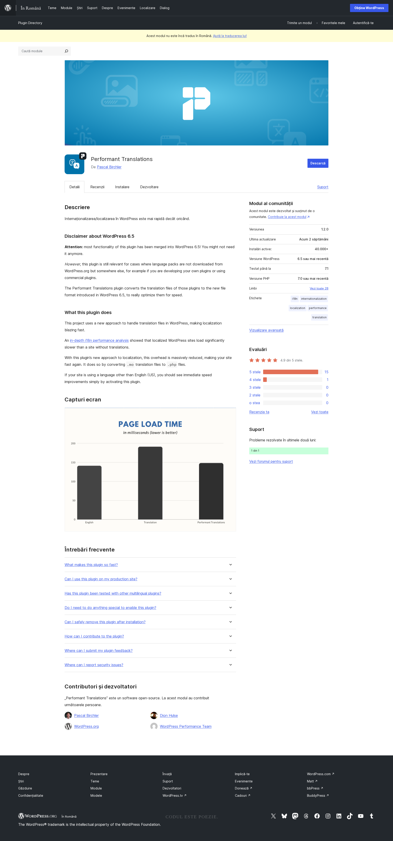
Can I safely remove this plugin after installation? (105, 622)
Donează (243, 788)
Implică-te (242, 774)
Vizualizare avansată (266, 330)
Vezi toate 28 (319, 288)
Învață (167, 774)
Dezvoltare (149, 187)
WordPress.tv (175, 795)
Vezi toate (319, 412)
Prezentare (99, 774)
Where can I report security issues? (94, 665)
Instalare (122, 187)
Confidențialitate (30, 795)
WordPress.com (321, 774)
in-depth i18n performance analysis (99, 340)
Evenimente (244, 781)
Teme (95, 781)
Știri (21, 781)
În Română (69, 816)
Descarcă (317, 163)
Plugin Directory (30, 23)
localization (297, 308)
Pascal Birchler (109, 167)
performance (318, 308)
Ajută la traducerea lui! (230, 36)
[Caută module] (66, 51)
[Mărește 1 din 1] (230, 413)
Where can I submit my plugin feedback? (99, 650)
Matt (312, 781)
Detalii (74, 187)
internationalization (314, 298)
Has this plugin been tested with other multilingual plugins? (113, 593)
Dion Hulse (169, 715)
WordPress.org (86, 726)
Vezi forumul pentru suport (271, 461)
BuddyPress (318, 795)
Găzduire (25, 788)
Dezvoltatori (172, 788)
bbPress (315, 788)
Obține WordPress (369, 8)
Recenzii (97, 187)
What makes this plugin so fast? (91, 565)
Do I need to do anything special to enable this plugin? (110, 608)
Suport (322, 187)
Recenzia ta (259, 412)
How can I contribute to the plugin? (94, 636)
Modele (96, 795)
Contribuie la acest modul (287, 217)
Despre (23, 774)
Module (96, 788)
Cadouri (243, 795)
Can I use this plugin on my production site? (101, 579)
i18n (294, 298)
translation (319, 317)
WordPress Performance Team (186, 726)
